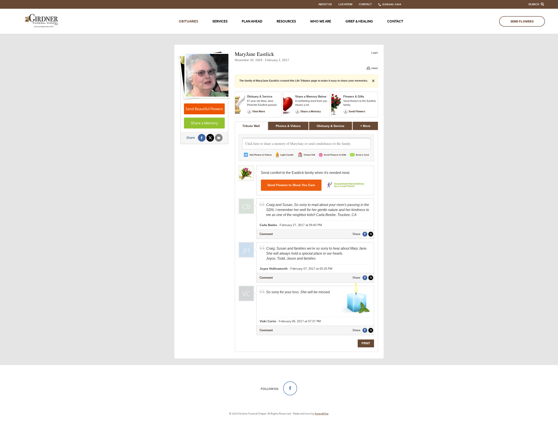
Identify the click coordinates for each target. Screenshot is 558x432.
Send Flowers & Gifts (335, 155)
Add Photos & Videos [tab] (260, 155)
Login (374, 52)
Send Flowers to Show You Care (291, 185)
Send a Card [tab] (362, 155)
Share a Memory (204, 123)
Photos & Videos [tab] (288, 126)
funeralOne (321, 413)
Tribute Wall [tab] (251, 126)
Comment (266, 234)
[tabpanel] (306, 240)
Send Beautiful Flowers (204, 108)
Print (366, 343)
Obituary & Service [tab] (330, 126)
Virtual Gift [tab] (309, 155)
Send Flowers (522, 21)
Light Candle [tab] (287, 155)
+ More (369, 126)
